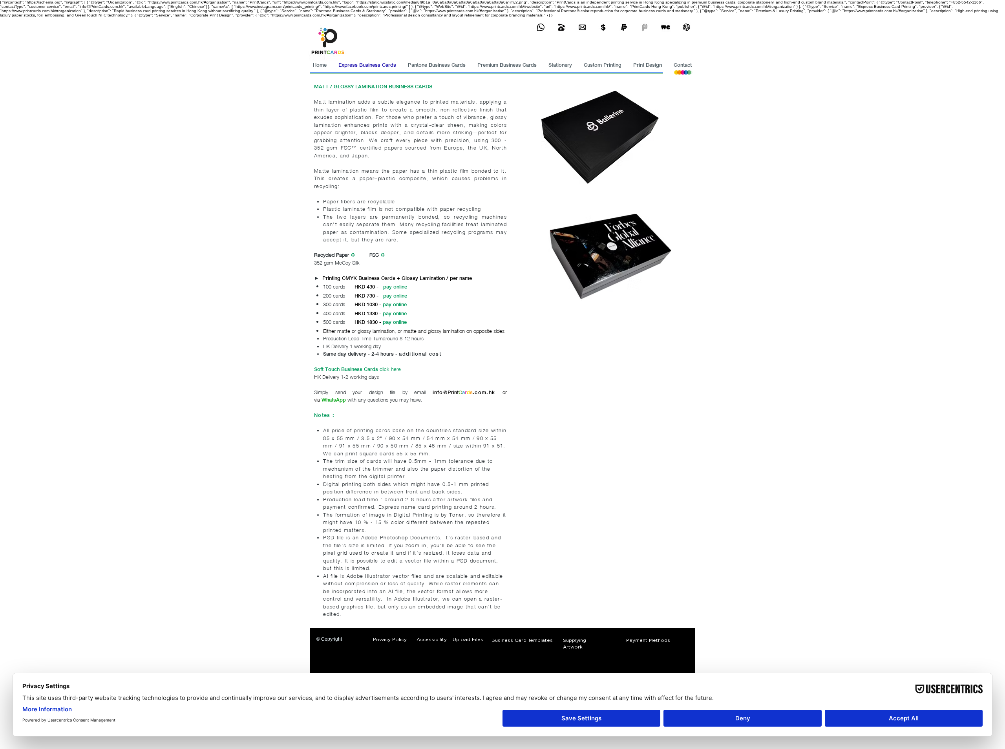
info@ (440, 392)
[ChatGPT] (686, 27)
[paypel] (624, 27)
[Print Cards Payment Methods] (603, 27)
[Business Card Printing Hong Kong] (541, 27)
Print (453, 392)
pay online (395, 287)
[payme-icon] (645, 27)
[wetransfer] (666, 27)
